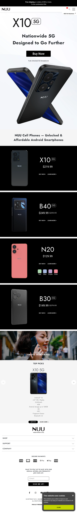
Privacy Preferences (38, 504)
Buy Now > (42, 174)
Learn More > (44, 422)
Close (59, 507)
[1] (66, 9)
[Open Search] (69, 9)
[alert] (58, 501)
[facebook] (29, 493)
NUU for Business (69, 13)
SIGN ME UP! (38, 484)
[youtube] (41, 493)
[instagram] (35, 493)
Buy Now (39, 54)
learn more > (52, 174)
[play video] (38, 346)
